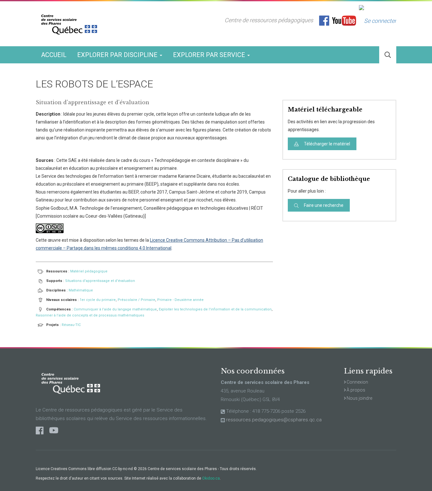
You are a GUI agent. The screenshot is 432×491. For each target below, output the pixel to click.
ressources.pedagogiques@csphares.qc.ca (274, 420)
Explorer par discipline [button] (118, 55)
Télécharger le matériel (326, 143)
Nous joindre (359, 398)
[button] (387, 55)
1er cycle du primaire (98, 300)
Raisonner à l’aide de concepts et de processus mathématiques (90, 315)
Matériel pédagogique (89, 271)
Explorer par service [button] (210, 55)
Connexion (357, 382)
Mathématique (81, 290)
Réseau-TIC (71, 325)
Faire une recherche (323, 205)
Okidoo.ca (211, 478)
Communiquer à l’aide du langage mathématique (115, 309)
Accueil (53, 55)
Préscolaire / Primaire (136, 300)
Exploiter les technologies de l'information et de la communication (215, 309)
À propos (355, 389)
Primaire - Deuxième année (180, 300)
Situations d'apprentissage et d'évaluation (100, 281)
